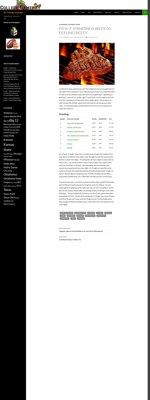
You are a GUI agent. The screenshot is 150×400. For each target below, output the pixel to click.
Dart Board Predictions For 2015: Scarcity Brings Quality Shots (13, 70)
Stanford (13, 186)
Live (89, 12)
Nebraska (9, 163)
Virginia (81, 218)
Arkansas (15, 113)
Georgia (12, 133)
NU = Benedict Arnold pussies (78, 135)
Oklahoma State (13, 178)
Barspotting (97, 12)
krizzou (69, 144)
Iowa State (9, 135)
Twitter (7, 201)
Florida (7, 130)
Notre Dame (90, 215)
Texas (7, 190)
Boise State (16, 124)
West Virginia (9, 204)
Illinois (99, 213)
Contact (138, 12)
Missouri (9, 159)
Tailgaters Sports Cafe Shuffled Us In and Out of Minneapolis (81, 229)
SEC (19, 182)
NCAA (17, 160)
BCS (19, 116)
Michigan (71, 215)
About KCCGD (126, 12)
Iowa (63, 215)
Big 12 (13, 120)
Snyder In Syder (72, 139)
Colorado (63, 24)
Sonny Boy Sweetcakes (75, 123)
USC (12, 201)
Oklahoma (10, 174)
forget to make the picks (75, 131)
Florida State (80, 213)
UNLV (73, 218)
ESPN (18, 127)
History (116, 12)
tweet (17, 198)
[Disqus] (87, 277)
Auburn (7, 116)
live (5, 154)
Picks (83, 12)
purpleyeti (80, 37)
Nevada (80, 215)
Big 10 (6, 121)
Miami (11, 154)
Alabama (8, 112)
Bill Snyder (8, 124)
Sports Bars (7, 186)
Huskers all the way (74, 127)
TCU (19, 185)
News (76, 12)
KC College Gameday (13, 12)
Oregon (7, 182)
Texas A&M (9, 193)
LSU (7, 154)
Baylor (13, 116)
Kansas (8, 139)
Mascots (108, 12)
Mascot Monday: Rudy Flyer (12, 88)
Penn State (64, 218)
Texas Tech (9, 197)
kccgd (5, 68)
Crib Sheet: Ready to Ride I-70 (70, 238)
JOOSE (69, 148)
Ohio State (101, 215)
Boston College (66, 213)
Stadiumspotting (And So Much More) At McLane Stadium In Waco (11, 93)
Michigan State (8, 156)
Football (71, 24)
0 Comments (92, 37)
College (6, 127)
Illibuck (91, 213)
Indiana (108, 213)
